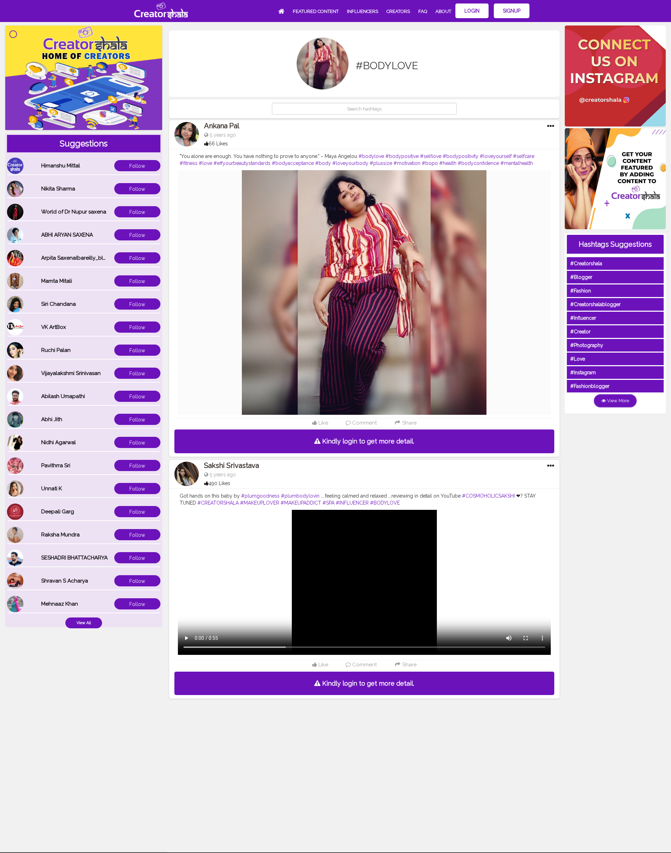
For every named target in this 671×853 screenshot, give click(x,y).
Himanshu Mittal (60, 165)
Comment (364, 423)
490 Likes (219, 483)
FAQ (422, 11)
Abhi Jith (51, 419)
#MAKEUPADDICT (301, 503)
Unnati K (51, 488)
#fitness (188, 163)
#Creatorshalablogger (595, 304)
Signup (511, 11)
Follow (137, 166)
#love (205, 163)
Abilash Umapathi (63, 396)
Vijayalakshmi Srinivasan (71, 373)
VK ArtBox (53, 327)
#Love (577, 359)
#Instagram (583, 372)
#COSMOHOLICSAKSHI (488, 496)
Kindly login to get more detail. (367, 441)
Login (471, 11)
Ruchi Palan (56, 350)
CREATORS (398, 11)
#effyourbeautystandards (242, 163)
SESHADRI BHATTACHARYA (74, 558)
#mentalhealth (516, 163)
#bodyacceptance (293, 163)
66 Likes (218, 143)
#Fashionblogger (589, 386)
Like (322, 423)
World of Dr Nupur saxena (73, 212)
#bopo (430, 163)
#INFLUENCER (352, 503)
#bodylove (371, 156)
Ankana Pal (221, 126)
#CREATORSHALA (218, 503)
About (443, 11)
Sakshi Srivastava (231, 465)
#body (323, 163)
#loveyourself (496, 156)
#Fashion (580, 291)
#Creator (580, 331)
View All (84, 623)
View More (617, 400)
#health (447, 163)
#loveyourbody (350, 163)
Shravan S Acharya (64, 581)
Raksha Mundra (60, 535)
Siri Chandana (58, 304)
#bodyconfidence (478, 163)
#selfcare (523, 156)
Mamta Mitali (56, 281)
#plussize (381, 163)
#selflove (430, 156)
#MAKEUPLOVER (259, 503)
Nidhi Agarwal (58, 442)
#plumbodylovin (300, 496)
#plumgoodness (260, 496)
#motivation (407, 163)
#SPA (328, 503)
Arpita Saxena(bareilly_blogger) (80, 258)
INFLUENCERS (362, 11)
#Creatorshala (586, 263)
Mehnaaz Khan (59, 604)
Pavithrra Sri (55, 465)
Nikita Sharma (58, 189)
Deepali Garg (57, 511)
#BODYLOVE (385, 503)
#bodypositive (402, 156)
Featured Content (316, 11)
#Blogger (581, 277)
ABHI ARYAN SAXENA (67, 235)
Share (409, 423)
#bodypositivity (460, 156)
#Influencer (583, 318)
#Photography (586, 345)
